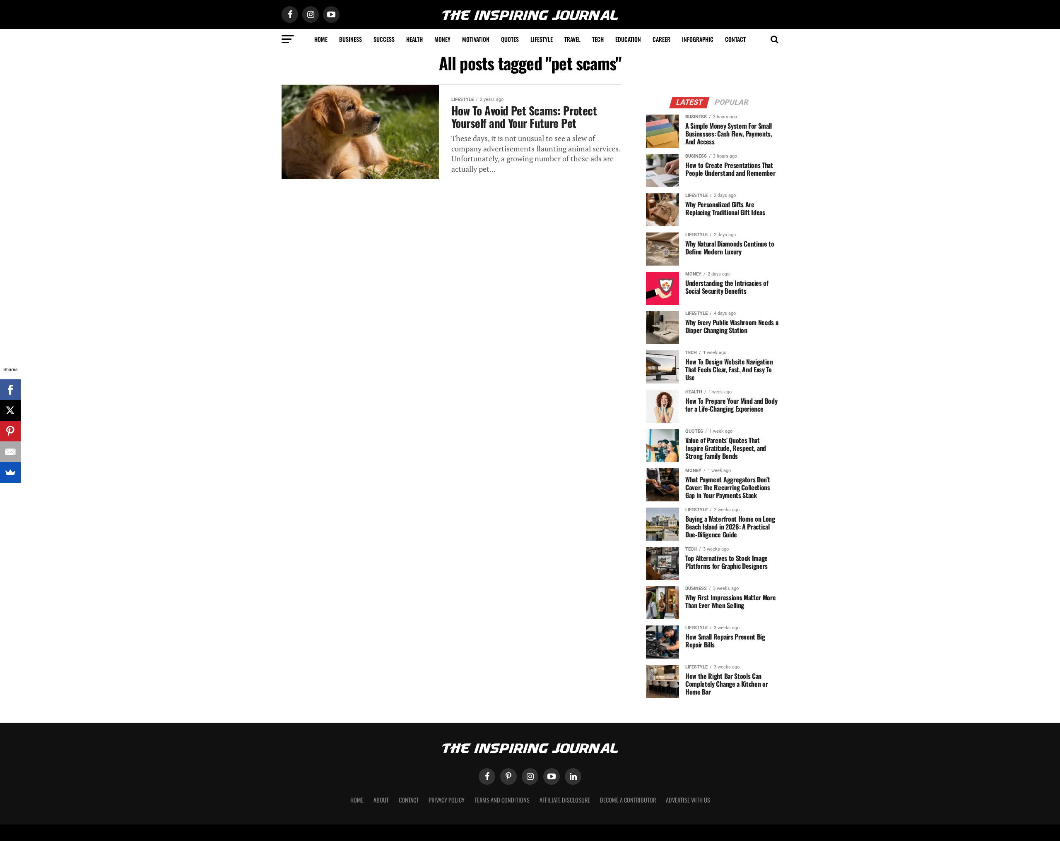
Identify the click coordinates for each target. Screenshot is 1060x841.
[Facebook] (10, 389)
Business (350, 39)
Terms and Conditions (502, 799)
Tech (598, 39)
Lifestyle (541, 39)
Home (321, 39)
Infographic (697, 39)
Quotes (510, 39)
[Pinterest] (10, 431)
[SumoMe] (10, 472)
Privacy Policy (447, 799)
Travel (572, 39)
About (381, 799)
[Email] (10, 451)
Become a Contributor (628, 799)
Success (384, 39)
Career (661, 39)
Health (414, 39)
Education (628, 39)
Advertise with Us (688, 799)
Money (442, 39)
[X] (10, 410)
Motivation (475, 39)
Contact (735, 39)
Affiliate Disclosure (565, 799)
